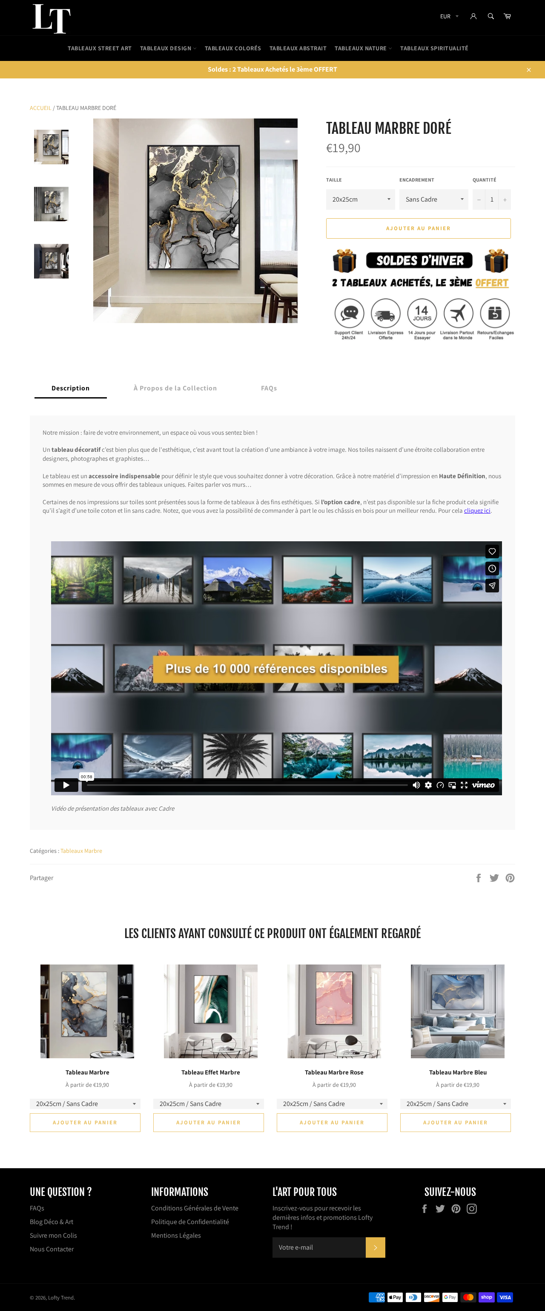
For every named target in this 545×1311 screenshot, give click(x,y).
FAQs (37, 1208)
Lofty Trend (61, 1297)
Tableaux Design (166, 48)
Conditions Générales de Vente (194, 1208)
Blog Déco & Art (51, 1221)
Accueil (41, 108)
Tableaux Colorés (233, 48)
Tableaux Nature (361, 48)
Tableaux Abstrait (298, 48)
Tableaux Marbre (81, 851)
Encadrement (416, 179)
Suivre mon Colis (53, 1235)
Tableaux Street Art (100, 48)
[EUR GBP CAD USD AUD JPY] (448, 17)
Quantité (484, 179)
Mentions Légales (176, 1235)
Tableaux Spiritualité (434, 48)
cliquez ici (477, 511)
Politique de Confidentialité (190, 1221)
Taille (334, 179)
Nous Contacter (52, 1249)
